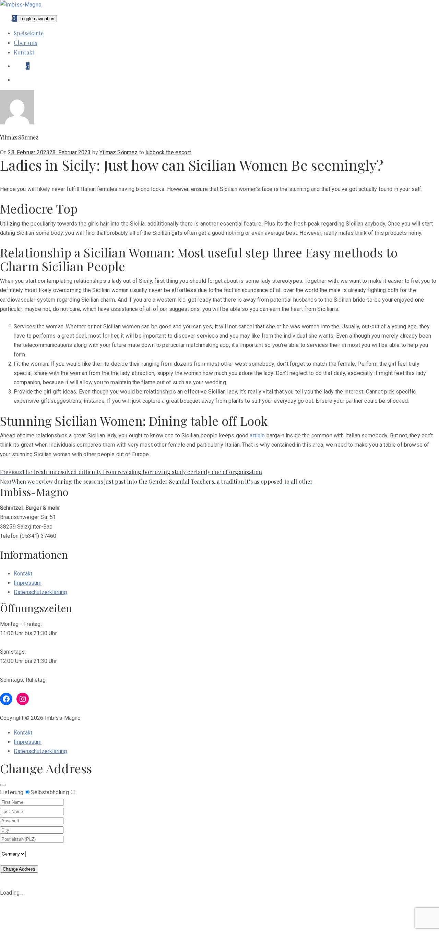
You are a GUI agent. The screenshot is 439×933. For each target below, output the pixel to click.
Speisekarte (29, 33)
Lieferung (11, 792)
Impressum (27, 583)
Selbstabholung (50, 792)
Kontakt (24, 52)
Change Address (19, 869)
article (257, 435)
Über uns (25, 42)
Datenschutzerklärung (40, 592)
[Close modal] (2, 785)
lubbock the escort (168, 152)
